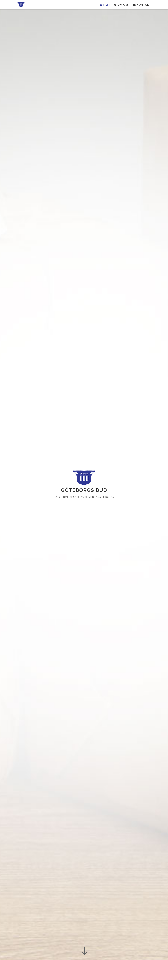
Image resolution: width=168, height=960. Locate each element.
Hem (106, 4)
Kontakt (143, 4)
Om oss (123, 4)
